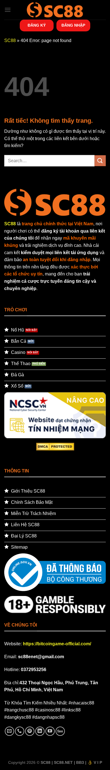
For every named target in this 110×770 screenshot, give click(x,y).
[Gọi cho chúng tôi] (19, 731)
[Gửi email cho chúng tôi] (9, 731)
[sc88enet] (55, 9)
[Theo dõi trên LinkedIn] (40, 731)
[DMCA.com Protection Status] (55, 446)
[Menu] (7, 10)
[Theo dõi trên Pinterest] (29, 731)
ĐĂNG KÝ (37, 25)
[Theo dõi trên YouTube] (50, 731)
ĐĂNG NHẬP (73, 25)
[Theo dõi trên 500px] (60, 731)
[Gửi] (100, 160)
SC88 (10, 40)
